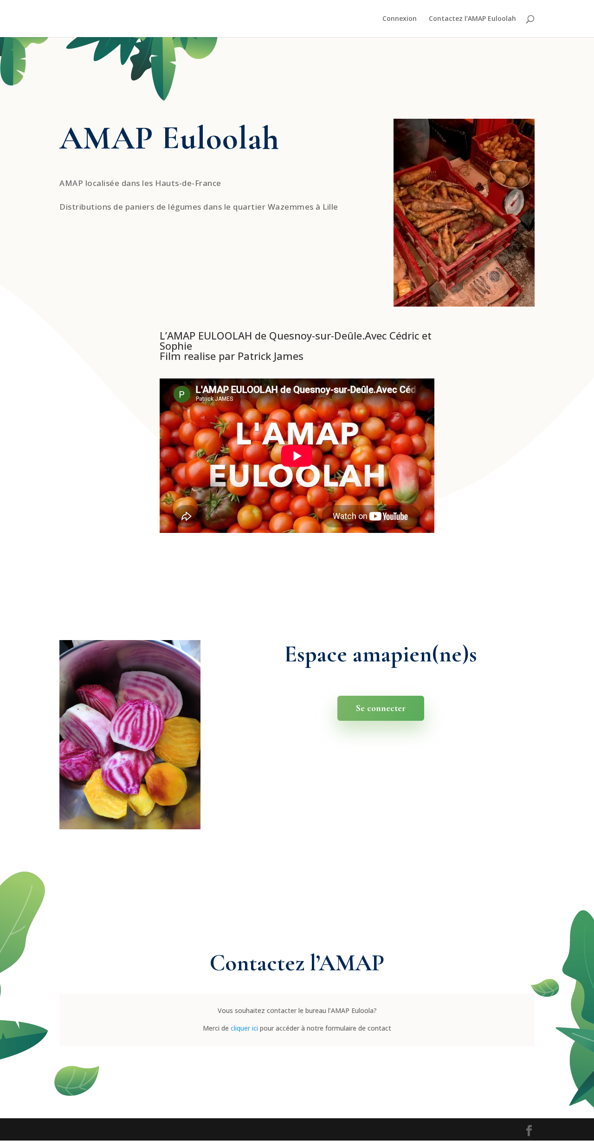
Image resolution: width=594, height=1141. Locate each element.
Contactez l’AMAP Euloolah (472, 19)
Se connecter (381, 708)
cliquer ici (244, 1028)
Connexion (399, 19)
